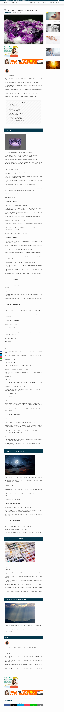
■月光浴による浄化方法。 (14, 114)
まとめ (10, 121)
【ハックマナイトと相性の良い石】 (16, 110)
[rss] (58, 0)
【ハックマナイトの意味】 (15, 105)
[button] (7, 705)
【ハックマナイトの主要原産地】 (16, 109)
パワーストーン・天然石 (8, 12)
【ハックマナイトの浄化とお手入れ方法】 (16, 113)
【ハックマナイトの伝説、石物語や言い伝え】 (17, 120)
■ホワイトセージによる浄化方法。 (16, 117)
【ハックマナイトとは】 (13, 104)
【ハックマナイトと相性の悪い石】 (16, 111)
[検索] (59, 0)
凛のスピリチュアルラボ (10, 2)
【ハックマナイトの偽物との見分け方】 (16, 118)
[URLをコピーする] (40, 705)
